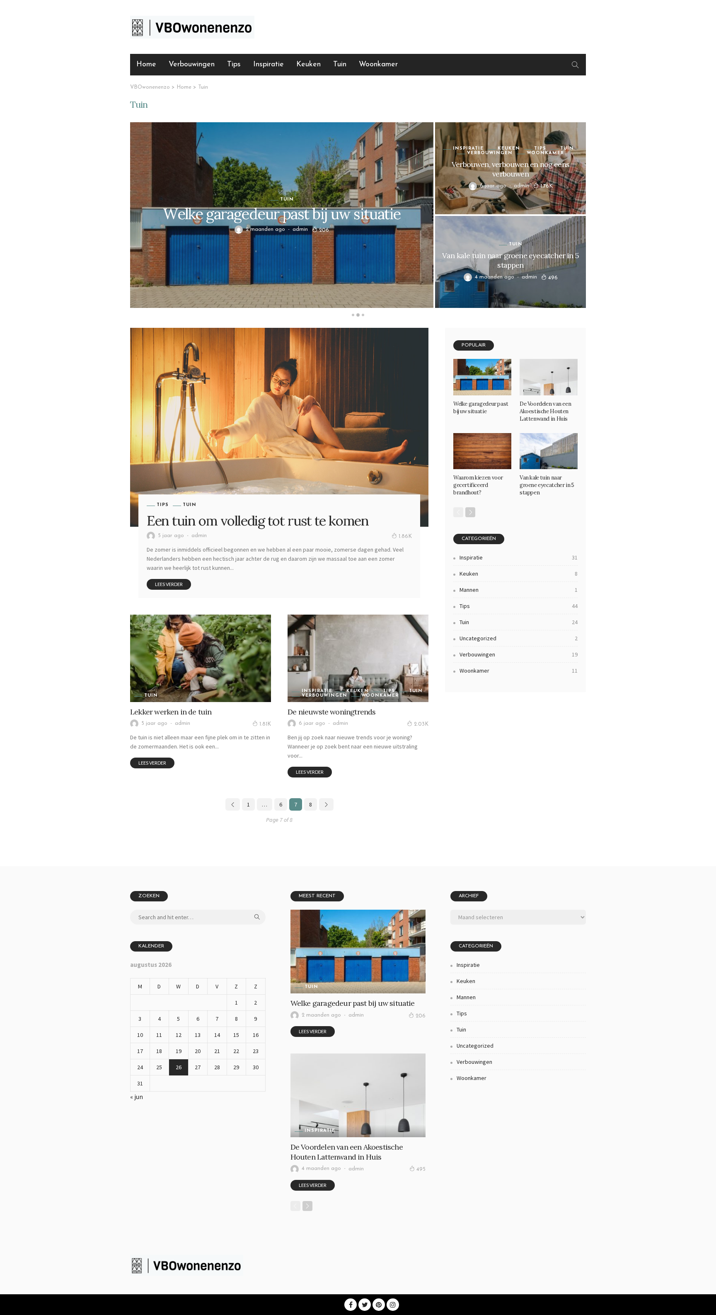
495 (421, 1169)
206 (324, 230)
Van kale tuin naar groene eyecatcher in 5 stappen (510, 260)
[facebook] (350, 1304)
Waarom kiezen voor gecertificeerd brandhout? (478, 485)
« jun (136, 1096)
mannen (519, 589)
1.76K (546, 186)
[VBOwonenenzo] (186, 1264)
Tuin (339, 64)
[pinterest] (379, 1304)
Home (146, 64)
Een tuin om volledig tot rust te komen (257, 520)
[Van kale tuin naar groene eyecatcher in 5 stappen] (549, 451)
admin (300, 229)
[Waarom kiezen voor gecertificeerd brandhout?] (482, 451)
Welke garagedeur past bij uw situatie (282, 213)
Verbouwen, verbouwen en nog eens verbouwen (510, 169)
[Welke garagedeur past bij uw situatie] (482, 377)
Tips (234, 64)
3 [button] (362, 315)
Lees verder (169, 584)
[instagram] (393, 1304)
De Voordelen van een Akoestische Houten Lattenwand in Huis (545, 411)
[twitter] (364, 1304)
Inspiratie (268, 64)
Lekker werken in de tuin (171, 712)
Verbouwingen (192, 64)
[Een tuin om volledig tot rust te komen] (279, 427)
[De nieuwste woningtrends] (358, 658)
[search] (575, 64)
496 (553, 278)
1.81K (265, 724)
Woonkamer (378, 64)
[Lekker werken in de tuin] (200, 658)
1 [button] (353, 315)
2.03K (421, 724)
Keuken (308, 64)
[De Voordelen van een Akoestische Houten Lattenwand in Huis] (549, 377)
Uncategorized (519, 638)
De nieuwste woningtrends (332, 712)
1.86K (405, 536)
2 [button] (358, 315)
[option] (358, 215)
